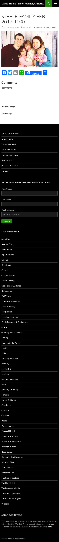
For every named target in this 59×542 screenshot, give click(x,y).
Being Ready (6, 249)
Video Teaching (8, 144)
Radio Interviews (9, 155)
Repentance (6, 452)
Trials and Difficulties (10, 493)
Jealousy (5, 363)
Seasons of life (7, 462)
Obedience (6, 405)
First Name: (6, 189)
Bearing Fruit (7, 244)
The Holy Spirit (8, 483)
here (50, 526)
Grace (4, 327)
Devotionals (7, 160)
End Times (6, 296)
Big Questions (7, 254)
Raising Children (8, 446)
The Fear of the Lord (10, 478)
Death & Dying (7, 280)
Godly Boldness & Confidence (14, 322)
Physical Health (8, 431)
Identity (4, 348)
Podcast (5, 171)
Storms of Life (7, 472)
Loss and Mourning (9, 379)
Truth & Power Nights (11, 498)
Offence (5, 410)
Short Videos (7, 467)
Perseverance (7, 426)
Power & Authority (9, 436)
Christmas (6, 265)
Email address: (7, 210)
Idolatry (4, 353)
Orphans (5, 415)
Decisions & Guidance (11, 285)
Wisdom (5, 503)
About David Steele (10, 134)
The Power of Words (10, 488)
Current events (8, 275)
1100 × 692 (27, 27)
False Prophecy (8, 306)
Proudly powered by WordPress (13, 538)
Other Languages (9, 166)
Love (3, 384)
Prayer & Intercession (11, 441)
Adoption (5, 239)
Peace (4, 420)
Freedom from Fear (10, 317)
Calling (4, 260)
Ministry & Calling (9, 389)
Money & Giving (8, 400)
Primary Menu (55, 3)
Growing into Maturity (11, 332)
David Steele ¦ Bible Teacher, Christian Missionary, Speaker (23, 3)
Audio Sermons (8, 150)
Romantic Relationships (11, 457)
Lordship (5, 374)
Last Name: (6, 199)
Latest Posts (7, 139)
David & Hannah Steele (46, 27)
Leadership (6, 369)
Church (4, 270)
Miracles (5, 394)
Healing (4, 337)
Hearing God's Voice (10, 343)
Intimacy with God (9, 358)
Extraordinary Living (10, 301)
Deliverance (6, 291)
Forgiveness (6, 311)
